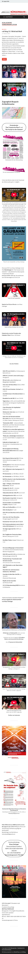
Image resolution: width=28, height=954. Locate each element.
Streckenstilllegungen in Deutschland (13, 547)
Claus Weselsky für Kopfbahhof (11, 407)
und (14, 127)
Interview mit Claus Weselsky (11, 517)
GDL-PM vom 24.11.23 (9, 554)
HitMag (24, 952)
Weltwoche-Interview (9, 412)
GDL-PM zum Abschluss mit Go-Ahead (13, 512)
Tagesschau (6, 401)
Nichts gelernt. (7, 464)
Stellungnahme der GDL (9, 495)
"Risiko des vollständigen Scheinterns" (13, 435)
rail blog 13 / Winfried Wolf (12, 31)
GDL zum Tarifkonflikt (9, 507)
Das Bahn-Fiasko (7, 540)
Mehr (4, 59)
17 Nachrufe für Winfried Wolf (15, 642)
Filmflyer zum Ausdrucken (14, 715)
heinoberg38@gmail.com (14, 813)
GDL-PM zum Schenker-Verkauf (12, 389)
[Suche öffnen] (24, 17)
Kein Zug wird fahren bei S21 (11, 458)
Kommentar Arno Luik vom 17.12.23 (13, 521)
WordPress (17, 952)
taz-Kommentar (7, 476)
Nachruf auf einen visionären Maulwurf (12, 597)
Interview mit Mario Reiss (10, 384)
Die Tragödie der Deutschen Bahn (12, 534)
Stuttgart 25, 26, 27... (8, 488)
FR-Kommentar (7, 473)
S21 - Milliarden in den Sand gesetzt (12, 469)
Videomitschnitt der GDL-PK (11, 492)
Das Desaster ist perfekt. (10, 498)
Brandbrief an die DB (8, 398)
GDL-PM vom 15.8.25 (9, 371)
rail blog (4, 29)
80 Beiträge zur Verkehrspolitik (10, 633)
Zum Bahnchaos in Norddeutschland (13, 393)
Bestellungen (8, 270)
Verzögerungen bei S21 (9, 529)
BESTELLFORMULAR (8, 909)
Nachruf (4, 304)
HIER (14, 824)
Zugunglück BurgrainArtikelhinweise (10, 103)
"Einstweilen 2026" (8, 423)
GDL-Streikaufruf (8, 510)
